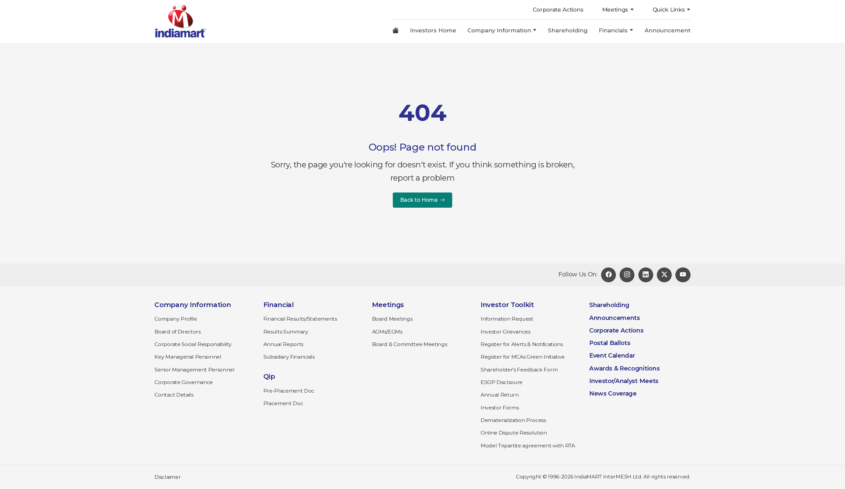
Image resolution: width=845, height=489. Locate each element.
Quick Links (669, 9)
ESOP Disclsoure (502, 382)
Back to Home (419, 200)
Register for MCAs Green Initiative (523, 357)
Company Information (499, 30)
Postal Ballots (609, 343)
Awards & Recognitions (624, 368)
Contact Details (173, 395)
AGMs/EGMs (387, 332)
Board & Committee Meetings (409, 344)
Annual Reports (283, 344)
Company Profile (175, 319)
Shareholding (568, 30)
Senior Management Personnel (194, 370)
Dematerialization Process (513, 420)
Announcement (668, 30)
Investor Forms (500, 407)
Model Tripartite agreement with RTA (528, 445)
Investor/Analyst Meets (624, 381)
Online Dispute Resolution (514, 433)
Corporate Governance (183, 382)
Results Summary (285, 332)
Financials (613, 30)
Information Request (507, 319)
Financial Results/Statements (300, 319)
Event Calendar (612, 355)
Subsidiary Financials (289, 357)
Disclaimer (167, 477)
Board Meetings (392, 319)
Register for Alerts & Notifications (522, 344)
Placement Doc (283, 403)
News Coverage (613, 393)
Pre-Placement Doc (289, 391)
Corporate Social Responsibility (192, 344)
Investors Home (433, 30)
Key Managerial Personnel (187, 357)
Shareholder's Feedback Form (519, 370)
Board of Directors (177, 332)
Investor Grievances (505, 332)
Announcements (614, 318)
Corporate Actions (558, 9)
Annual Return (500, 395)
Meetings (615, 9)
